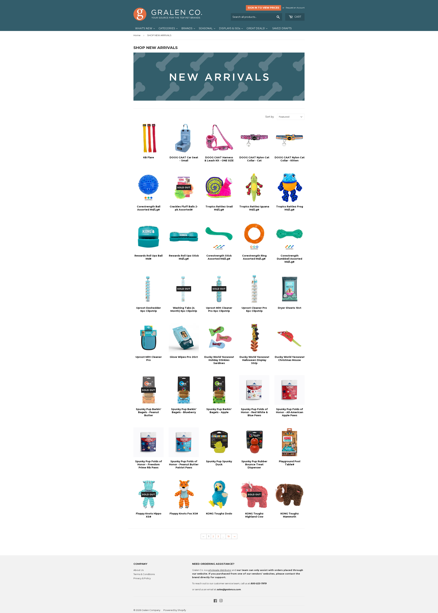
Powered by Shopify (174, 610)
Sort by (269, 116)
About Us (138, 570)
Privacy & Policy (142, 578)
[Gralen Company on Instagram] (221, 601)
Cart (297, 16)
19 (229, 536)
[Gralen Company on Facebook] (215, 601)
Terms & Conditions (144, 574)
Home (136, 35)
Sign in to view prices (263, 7)
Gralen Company (151, 610)
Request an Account (295, 8)
